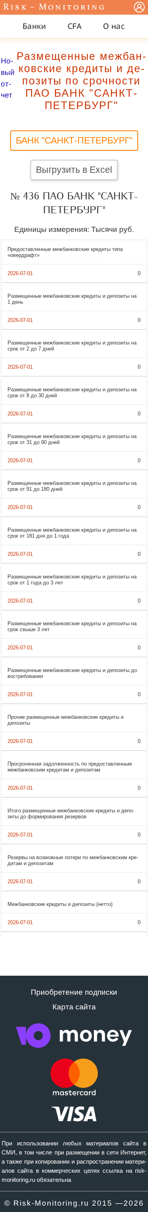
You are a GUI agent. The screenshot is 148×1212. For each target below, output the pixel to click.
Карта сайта (74, 1007)
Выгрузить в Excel (74, 170)
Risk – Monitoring (54, 7)
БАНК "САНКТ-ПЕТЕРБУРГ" (74, 140)
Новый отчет (8, 78)
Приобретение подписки (74, 992)
